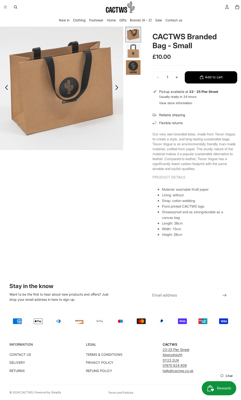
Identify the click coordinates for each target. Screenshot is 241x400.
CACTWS (26, 392)
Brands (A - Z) (141, 20)
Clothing (79, 20)
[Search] (15, 7)
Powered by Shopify (47, 392)
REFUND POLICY (99, 371)
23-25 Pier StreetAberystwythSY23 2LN (176, 355)
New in (64, 20)
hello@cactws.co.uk (178, 371)
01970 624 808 (175, 365)
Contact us (173, 20)
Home (111, 20)
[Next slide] (118, 88)
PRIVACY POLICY (99, 362)
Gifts (122, 20)
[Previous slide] (5, 88)
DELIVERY (17, 362)
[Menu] (5, 7)
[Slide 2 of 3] (133, 51)
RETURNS (17, 371)
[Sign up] (224, 295)
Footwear (96, 20)
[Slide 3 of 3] (133, 67)
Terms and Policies (120, 392)
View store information (175, 103)
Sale (158, 20)
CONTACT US (20, 354)
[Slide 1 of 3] (133, 34)
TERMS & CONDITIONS (104, 354)
